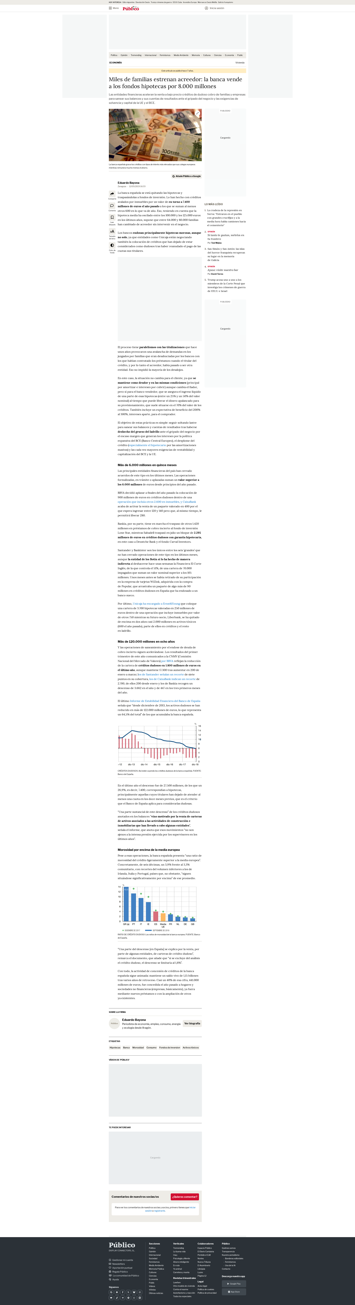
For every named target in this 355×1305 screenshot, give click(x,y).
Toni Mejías (216, 243)
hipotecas (115, 1047)
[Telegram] (122, 1298)
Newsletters (118, 1264)
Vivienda (239, 62)
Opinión (124, 55)
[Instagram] (140, 1292)
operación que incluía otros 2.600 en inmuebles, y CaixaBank (157, 501)
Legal (200, 1281)
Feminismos (165, 55)
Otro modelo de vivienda (184, 1286)
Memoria (196, 55)
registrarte (159, 1211)
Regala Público (120, 1271)
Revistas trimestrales (184, 1278)
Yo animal (177, 1269)
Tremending (136, 55)
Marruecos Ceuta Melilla (207, 2)
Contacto (226, 1269)
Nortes (201, 1258)
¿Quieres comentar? (184, 1196)
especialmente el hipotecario (147, 445)
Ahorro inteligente (181, 1262)
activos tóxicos (191, 1047)
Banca (126, 1047)
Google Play (235, 1284)
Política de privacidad (207, 1293)
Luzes (200, 1272)
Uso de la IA (230, 1265)
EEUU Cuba (177, 2)
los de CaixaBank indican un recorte (172, 679)
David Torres (217, 274)
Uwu (175, 1255)
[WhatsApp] (134, 1298)
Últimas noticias (156, 1293)
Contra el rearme (180, 1289)
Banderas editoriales (234, 1258)
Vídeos (152, 1286)
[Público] (131, 8)
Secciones (154, 1243)
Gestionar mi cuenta (122, 1260)
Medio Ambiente (181, 55)
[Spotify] (128, 1298)
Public (240, 55)
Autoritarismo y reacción (184, 1293)
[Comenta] (112, 205)
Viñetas (152, 1289)
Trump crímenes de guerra (161, 2)
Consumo (152, 1047)
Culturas (207, 55)
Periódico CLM (204, 1255)
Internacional (150, 55)
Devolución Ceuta (143, 2)
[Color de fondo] (112, 245)
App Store (235, 1292)
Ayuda (115, 1279)
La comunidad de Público (125, 1275)
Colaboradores (206, 1243)
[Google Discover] (117, 1292)
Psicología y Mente (181, 1258)
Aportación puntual (122, 1268)
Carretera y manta (181, 1272)
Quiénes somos (229, 1248)
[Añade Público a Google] (111, 1292)
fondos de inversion (169, 1047)
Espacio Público (205, 1248)
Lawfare (177, 1282)
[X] (128, 1292)
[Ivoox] (140, 1298)
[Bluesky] (134, 1292)
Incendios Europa (190, 2)
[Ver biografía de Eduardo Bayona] (114, 1023)
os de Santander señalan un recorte (161, 674)
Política (114, 55)
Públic (151, 1283)
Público (122, 1245)
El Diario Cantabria (206, 1251)
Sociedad (153, 1258)
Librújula (201, 1269)
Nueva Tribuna (204, 1262)
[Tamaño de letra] (112, 231)
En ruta (176, 1265)
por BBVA (167, 661)
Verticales (178, 1243)
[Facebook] (122, 1292)
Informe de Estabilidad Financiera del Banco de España (165, 701)
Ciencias (218, 55)
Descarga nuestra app (233, 1276)
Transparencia (228, 1251)
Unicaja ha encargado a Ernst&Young (156, 603)
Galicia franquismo (225, 2)
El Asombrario (204, 1265)
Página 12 (202, 1276)
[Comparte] (112, 194)
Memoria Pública (156, 1269)
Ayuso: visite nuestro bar (223, 270)
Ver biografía (192, 1023)
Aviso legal (202, 1286)
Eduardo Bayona (128, 182)
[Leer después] (112, 217)
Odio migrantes (128, 2)
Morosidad (138, 1047)
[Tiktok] (117, 1298)
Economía (229, 55)
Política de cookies (206, 1289)
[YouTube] (111, 1298)
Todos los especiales (182, 1296)
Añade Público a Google (188, 176)
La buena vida (179, 1251)
